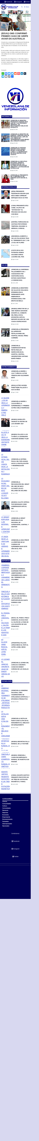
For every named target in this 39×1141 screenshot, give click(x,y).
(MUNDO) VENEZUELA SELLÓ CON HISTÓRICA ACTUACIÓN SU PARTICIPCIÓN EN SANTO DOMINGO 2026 (19, 598)
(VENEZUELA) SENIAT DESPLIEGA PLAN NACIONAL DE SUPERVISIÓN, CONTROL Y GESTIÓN (20, 522)
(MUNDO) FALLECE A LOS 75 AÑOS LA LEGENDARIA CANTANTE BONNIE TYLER (20, 436)
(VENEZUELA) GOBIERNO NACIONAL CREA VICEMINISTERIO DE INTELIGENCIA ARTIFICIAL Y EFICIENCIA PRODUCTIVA (20, 695)
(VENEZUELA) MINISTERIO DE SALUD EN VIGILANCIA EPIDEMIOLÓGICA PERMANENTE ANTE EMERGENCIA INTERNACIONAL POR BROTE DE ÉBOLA (19, 294)
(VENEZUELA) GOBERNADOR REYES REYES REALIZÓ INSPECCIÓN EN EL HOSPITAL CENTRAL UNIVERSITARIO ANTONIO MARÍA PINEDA (19, 352)
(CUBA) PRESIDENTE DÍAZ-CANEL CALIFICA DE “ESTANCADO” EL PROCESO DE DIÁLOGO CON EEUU (20, 210)
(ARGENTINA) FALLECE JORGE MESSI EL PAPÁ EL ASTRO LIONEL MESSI (19, 645)
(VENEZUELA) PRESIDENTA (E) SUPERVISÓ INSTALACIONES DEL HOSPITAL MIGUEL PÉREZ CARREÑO (20, 334)
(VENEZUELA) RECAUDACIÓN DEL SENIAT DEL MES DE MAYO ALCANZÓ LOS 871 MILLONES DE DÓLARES (20, 486)
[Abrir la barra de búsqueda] (22, 7)
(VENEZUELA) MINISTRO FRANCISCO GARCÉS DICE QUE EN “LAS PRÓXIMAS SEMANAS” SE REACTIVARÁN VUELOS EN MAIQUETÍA (19, 124)
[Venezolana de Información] (10, 7)
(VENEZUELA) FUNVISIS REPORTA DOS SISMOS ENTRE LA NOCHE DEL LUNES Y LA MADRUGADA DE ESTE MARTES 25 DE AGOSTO (18, 151)
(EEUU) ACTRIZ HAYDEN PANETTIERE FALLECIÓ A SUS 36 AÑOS (19, 387)
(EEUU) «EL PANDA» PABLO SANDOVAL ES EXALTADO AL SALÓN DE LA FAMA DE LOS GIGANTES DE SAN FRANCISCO (20, 622)
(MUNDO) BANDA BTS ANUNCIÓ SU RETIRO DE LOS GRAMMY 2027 (19, 421)
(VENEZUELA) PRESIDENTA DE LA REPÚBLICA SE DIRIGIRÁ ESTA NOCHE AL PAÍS (19, 177)
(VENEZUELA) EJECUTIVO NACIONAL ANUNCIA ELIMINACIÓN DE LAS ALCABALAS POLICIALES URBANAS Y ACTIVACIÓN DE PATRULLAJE (19, 165)
